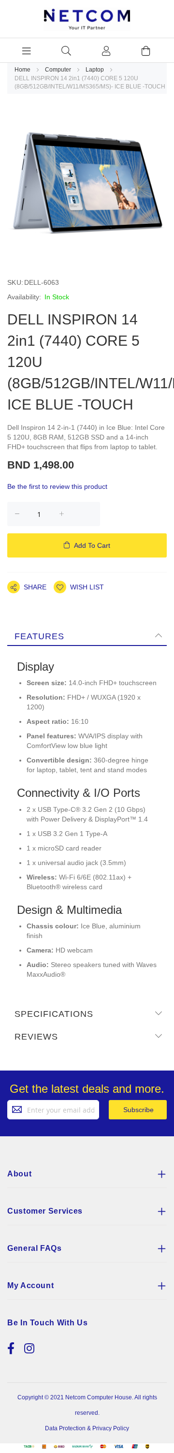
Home (23, 69)
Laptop (95, 69)
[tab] (87, 636)
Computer (58, 69)
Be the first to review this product (57, 486)
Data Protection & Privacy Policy (87, 1428)
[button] (79, 587)
